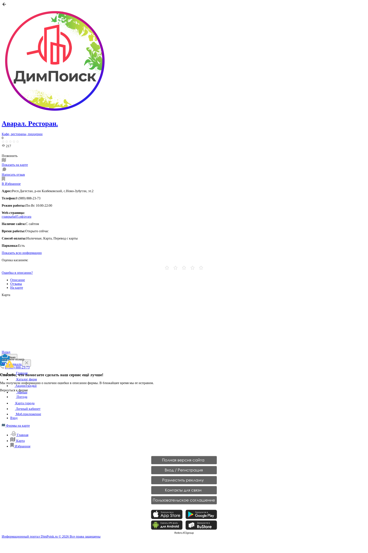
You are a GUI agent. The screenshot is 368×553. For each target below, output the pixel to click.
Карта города (24, 403)
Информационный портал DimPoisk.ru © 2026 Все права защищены (51, 536)
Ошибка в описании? (17, 272)
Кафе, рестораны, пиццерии (22, 134)
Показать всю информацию (22, 253)
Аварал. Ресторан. (30, 123)
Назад (6, 352)
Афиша (21, 392)
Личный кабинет (27, 409)
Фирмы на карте (17, 425)
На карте (16, 287)
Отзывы (16, 284)
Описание (17, 280)
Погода (21, 397)
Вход (13, 418)
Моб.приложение (28, 414)
